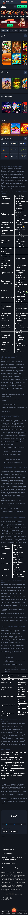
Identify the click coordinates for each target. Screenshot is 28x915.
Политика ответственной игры (10, 868)
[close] (1, 2)
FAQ (3, 845)
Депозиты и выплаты (8, 849)
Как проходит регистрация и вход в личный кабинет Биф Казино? (13, 775)
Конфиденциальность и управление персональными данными (12, 858)
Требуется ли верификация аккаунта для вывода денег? (12, 764)
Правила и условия (7, 853)
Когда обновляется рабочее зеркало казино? (13, 769)
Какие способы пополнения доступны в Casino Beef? (12, 759)
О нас (3, 836)
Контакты (4, 841)
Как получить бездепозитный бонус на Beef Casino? (13, 753)
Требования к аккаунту (8, 863)
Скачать (24, 2)
